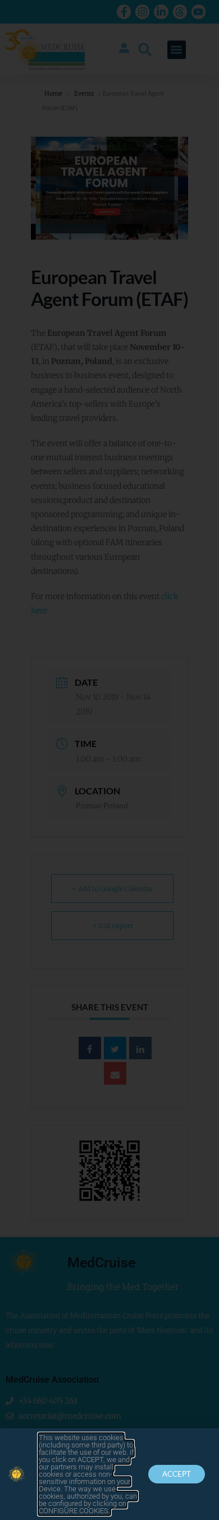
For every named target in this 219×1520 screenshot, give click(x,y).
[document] (109, 760)
